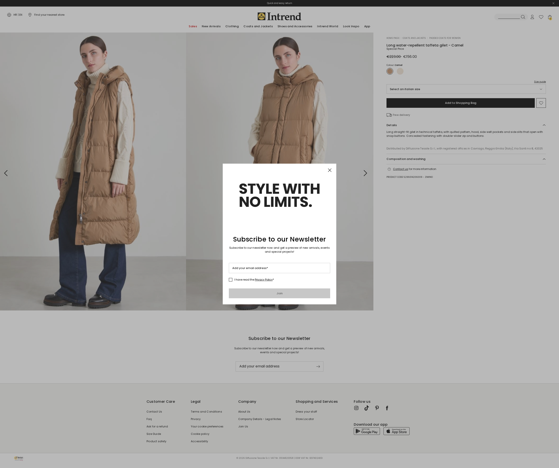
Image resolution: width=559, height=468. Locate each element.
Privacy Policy (264, 279)
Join (279, 293)
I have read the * (254, 279)
